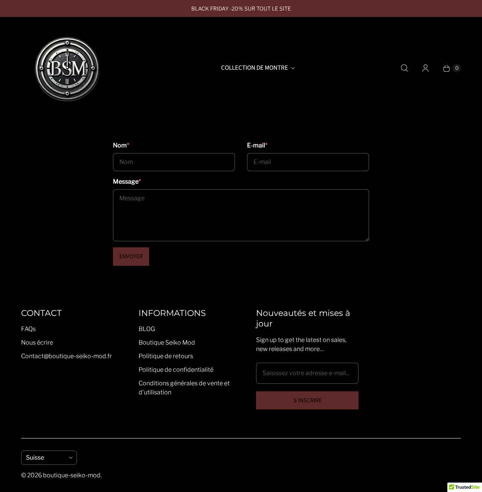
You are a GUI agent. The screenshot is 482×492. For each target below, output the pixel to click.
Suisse (46, 457)
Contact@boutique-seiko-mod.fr (66, 356)
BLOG (147, 329)
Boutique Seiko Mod (167, 342)
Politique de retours (166, 356)
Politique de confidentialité (176, 369)
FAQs (28, 329)
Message (127, 181)
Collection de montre (254, 67)
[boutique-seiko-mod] (66, 68)
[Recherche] (404, 68)
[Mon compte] (425, 68)
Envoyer (131, 256)
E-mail (257, 145)
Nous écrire (37, 342)
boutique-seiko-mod (72, 475)
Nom (121, 145)
